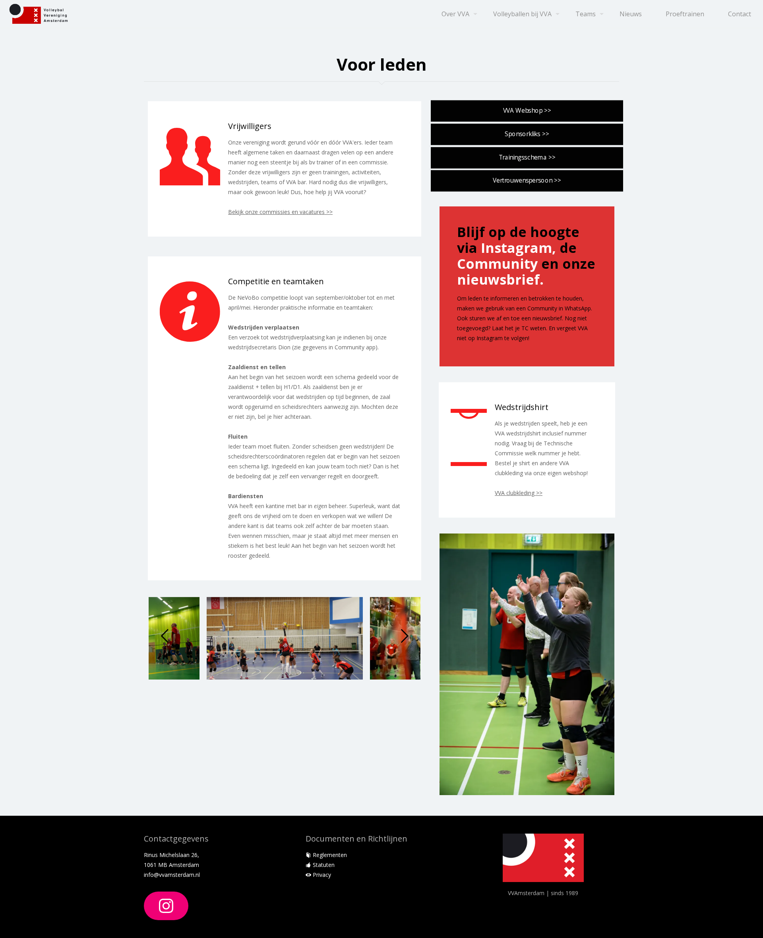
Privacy (321, 874)
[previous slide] (164, 636)
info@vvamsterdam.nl (172, 874)
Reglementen (329, 855)
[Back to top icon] (725, 921)
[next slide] (404, 636)
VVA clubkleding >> (518, 493)
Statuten (323, 865)
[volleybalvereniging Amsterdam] (38, 14)
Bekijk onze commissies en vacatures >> (280, 212)
